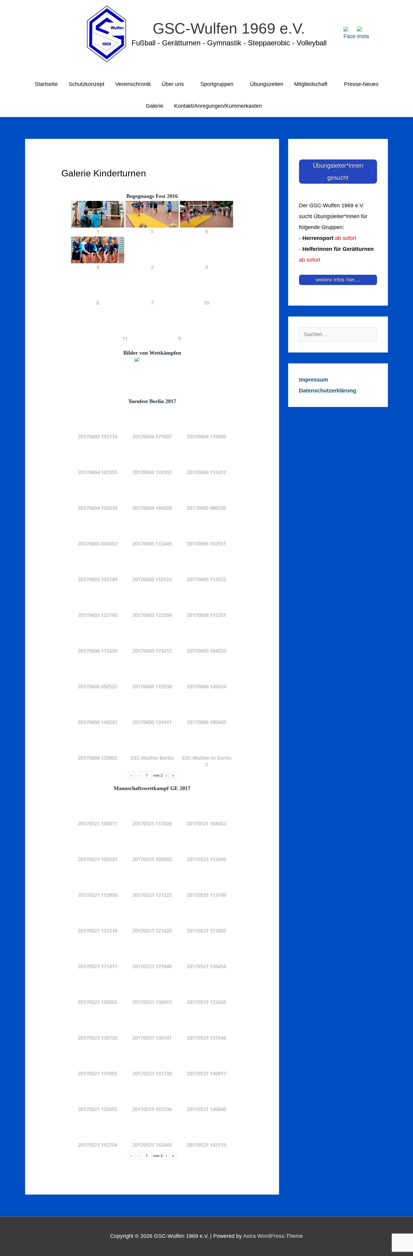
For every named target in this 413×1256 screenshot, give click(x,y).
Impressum (313, 380)
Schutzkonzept (86, 84)
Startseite (46, 84)
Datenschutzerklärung (327, 391)
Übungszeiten (266, 84)
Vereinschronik (133, 84)
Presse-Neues (361, 84)
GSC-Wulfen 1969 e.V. (229, 28)
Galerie (154, 106)
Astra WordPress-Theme (273, 1236)
